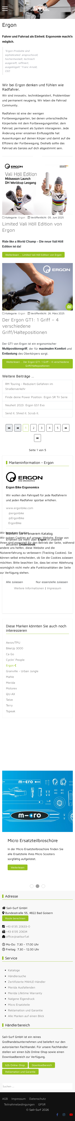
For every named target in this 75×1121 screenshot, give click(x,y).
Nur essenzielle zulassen (52, 582)
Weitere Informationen (29, 588)
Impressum (54, 588)
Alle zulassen (14, 582)
